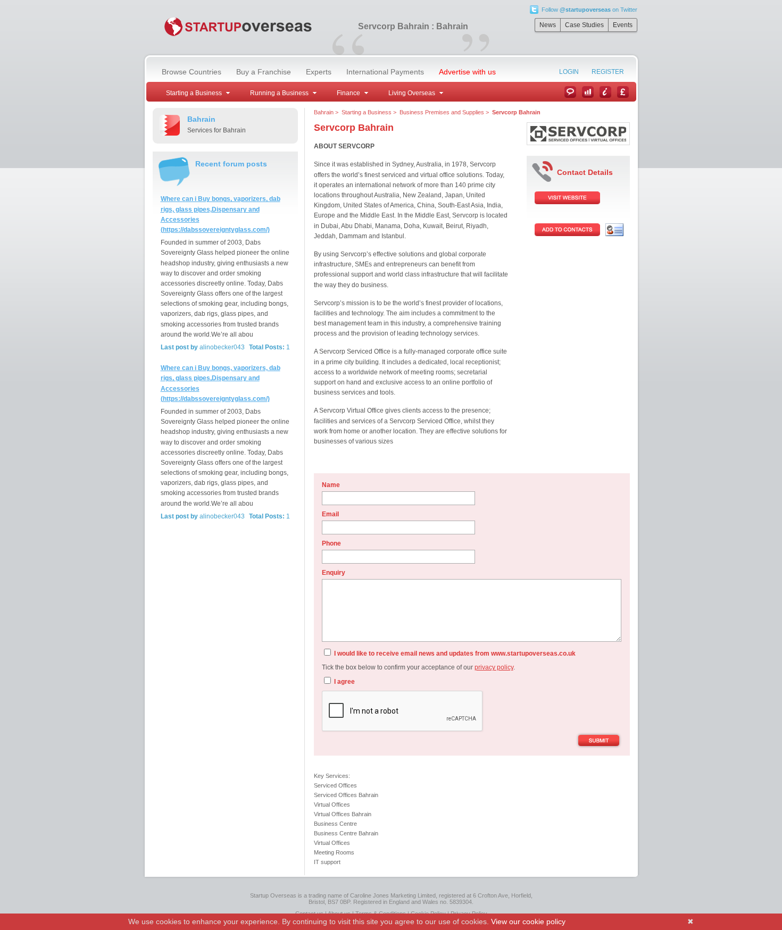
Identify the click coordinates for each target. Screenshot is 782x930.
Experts (318, 72)
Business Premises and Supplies (442, 112)
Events (623, 25)
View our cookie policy (528, 921)
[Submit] (599, 741)
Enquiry (333, 572)
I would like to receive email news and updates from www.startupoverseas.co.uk (454, 653)
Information (605, 92)
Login (569, 72)
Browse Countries (191, 72)
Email (330, 514)
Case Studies (584, 25)
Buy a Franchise (263, 72)
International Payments (385, 72)
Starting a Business (367, 112)
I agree (343, 681)
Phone (331, 543)
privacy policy (494, 667)
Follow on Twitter (589, 9)
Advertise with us (467, 72)
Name (331, 485)
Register (608, 72)
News (547, 25)
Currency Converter (623, 92)
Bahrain (324, 112)
